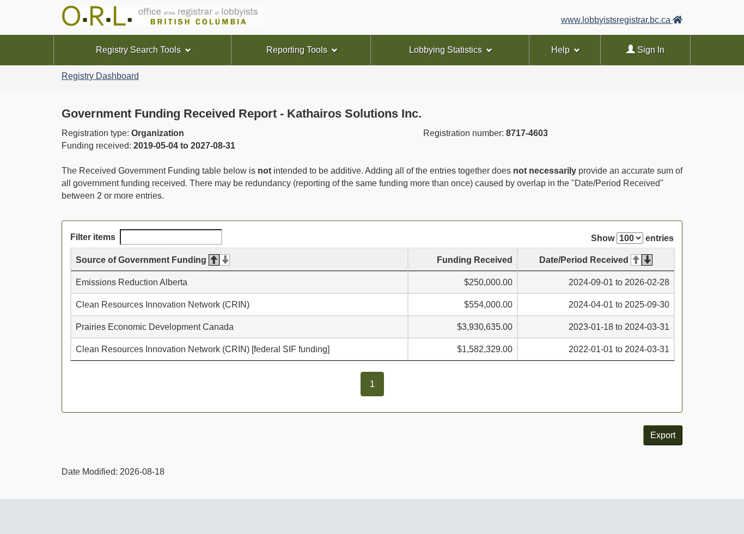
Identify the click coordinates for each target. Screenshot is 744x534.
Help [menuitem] (560, 49)
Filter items (92, 237)
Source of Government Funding (141, 260)
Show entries (632, 238)
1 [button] (377, 384)
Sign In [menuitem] (649, 49)
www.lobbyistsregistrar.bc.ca (617, 19)
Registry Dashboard (100, 76)
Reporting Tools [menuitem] (296, 49)
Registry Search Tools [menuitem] (138, 49)
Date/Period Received (584, 260)
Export (662, 435)
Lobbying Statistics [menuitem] (445, 49)
